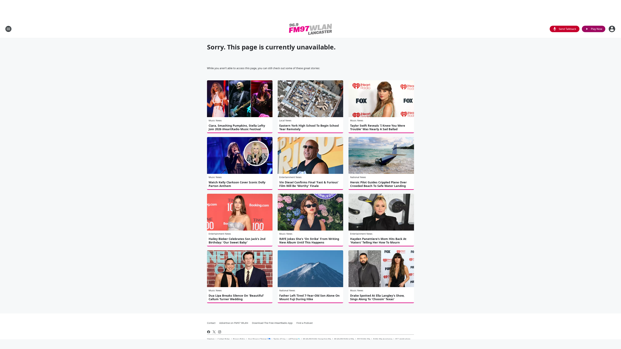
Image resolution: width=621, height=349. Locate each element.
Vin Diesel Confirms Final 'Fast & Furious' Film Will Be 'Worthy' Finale (308, 184)
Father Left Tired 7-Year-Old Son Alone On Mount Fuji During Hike (309, 297)
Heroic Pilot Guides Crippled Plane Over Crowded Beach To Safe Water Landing (378, 184)
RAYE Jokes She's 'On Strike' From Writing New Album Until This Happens (309, 240)
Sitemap (210, 339)
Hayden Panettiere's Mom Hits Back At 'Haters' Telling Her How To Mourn (378, 240)
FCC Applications (402, 339)
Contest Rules (224, 339)
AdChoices (293, 339)
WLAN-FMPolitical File (344, 339)
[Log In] (612, 29)
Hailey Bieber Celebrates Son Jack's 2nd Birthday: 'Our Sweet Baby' (237, 240)
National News (358, 177)
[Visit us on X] (214, 332)
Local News (285, 120)
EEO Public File (363, 339)
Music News (215, 120)
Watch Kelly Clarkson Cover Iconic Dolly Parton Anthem (237, 184)
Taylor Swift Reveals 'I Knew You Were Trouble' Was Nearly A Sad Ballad (377, 127)
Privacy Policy (239, 339)
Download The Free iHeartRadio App (272, 322)
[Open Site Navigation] (8, 29)
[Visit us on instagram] (220, 332)
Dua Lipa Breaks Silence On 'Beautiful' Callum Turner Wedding (236, 297)
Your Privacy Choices (257, 339)
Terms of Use (279, 339)
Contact (211, 322)
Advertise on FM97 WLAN (233, 322)
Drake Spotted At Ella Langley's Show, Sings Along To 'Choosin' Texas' (377, 297)
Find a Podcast (304, 322)
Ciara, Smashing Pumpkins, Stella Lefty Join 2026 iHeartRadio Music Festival (237, 127)
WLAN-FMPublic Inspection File (317, 339)
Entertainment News (290, 177)
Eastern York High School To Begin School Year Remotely (309, 127)
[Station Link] (310, 28)
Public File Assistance (382, 339)
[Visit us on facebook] (209, 332)
